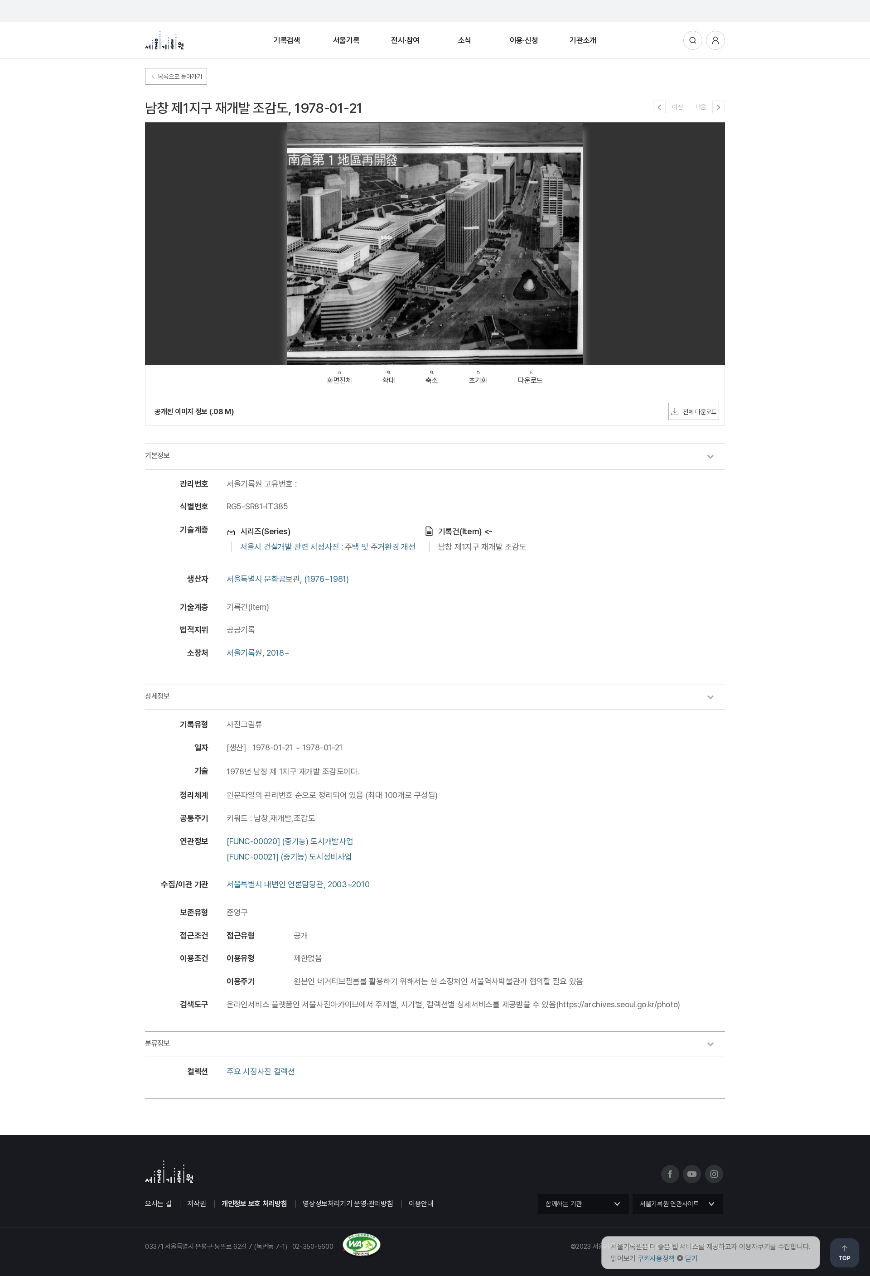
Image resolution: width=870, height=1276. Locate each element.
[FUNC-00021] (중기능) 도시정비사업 (289, 856)
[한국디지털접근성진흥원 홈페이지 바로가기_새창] (263, 1254)
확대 (388, 380)
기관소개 (583, 40)
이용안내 (421, 1203)
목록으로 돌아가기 (179, 76)
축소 (431, 380)
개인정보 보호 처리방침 (254, 1203)
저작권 (196, 1203)
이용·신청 (524, 40)
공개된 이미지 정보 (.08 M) (194, 411)
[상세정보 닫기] (715, 698)
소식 (464, 40)
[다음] (718, 107)
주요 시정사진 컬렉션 (261, 1071)
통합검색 (692, 40)
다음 (701, 107)
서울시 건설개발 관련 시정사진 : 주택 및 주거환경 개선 (328, 546)
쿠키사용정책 (656, 1258)
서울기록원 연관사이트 (669, 1204)
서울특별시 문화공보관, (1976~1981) (288, 579)
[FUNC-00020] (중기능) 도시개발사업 (290, 841)
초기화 (478, 380)
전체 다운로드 (699, 412)
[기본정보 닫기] (715, 457)
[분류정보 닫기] (715, 1045)
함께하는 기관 (564, 1204)
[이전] (659, 107)
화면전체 (339, 380)
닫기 (691, 1258)
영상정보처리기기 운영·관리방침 (348, 1203)
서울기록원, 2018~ (258, 652)
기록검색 (287, 40)
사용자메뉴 (715, 40)
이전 (677, 107)
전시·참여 (405, 40)
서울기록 (346, 40)
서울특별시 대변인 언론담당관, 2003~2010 (298, 884)
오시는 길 (158, 1203)
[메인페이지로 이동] (164, 40)
